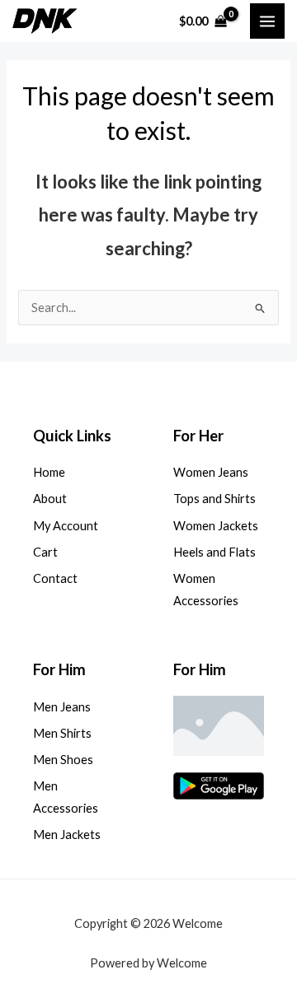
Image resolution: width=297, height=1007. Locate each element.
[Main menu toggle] (267, 20)
